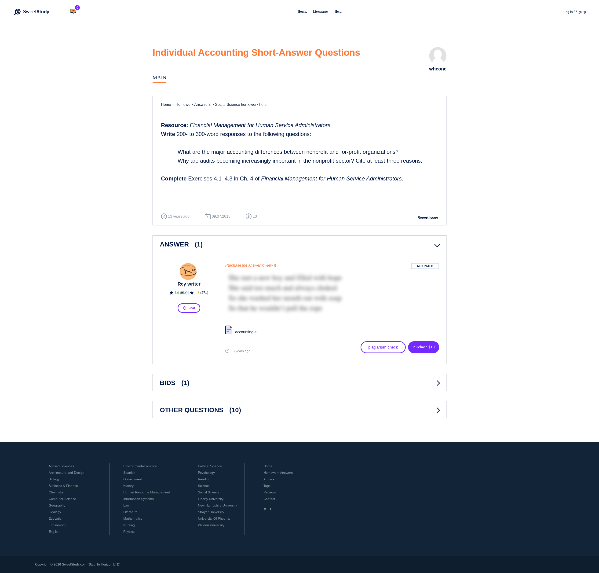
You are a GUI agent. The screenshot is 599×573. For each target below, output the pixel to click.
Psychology (206, 472)
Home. (302, 11)
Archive (268, 479)
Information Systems (138, 499)
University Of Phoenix (214, 518)
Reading (204, 479)
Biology (54, 479)
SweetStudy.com (74, 564)
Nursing (129, 525)
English (54, 531)
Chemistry (56, 492)
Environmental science (140, 466)
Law (126, 505)
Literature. (321, 11)
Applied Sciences (61, 466)
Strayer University (211, 512)
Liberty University (210, 499)
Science (204, 486)
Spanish (129, 472)
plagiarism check (383, 347)
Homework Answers (278, 472)
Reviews (269, 492)
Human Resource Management (146, 492)
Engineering (57, 525)
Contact (269, 499)
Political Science (210, 466)
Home (166, 105)
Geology (55, 512)
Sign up (581, 12)
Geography (57, 505)
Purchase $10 (424, 347)
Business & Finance (63, 486)
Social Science (208, 492)
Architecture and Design (66, 472)
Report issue (428, 217)
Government (132, 479)
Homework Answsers (191, 105)
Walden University (211, 525)
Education (56, 518)
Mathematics (132, 518)
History (128, 486)
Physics (129, 531)
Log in (568, 12)
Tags (266, 486)
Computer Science (62, 499)
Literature (130, 512)
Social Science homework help (239, 105)
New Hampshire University (217, 505)
